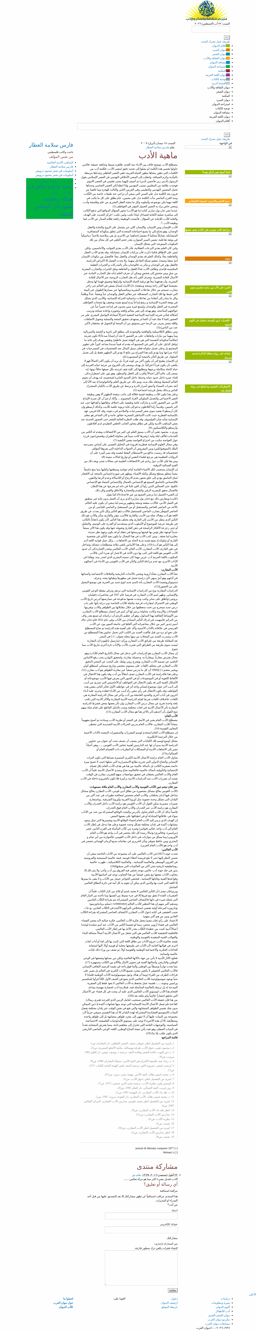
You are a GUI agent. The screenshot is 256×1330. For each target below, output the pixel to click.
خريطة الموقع (170, 1306)
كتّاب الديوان (66, 1306)
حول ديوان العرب (63, 1302)
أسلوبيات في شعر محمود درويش (54, 170)
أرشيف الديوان (169, 1302)
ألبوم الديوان (223, 1306)
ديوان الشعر (219, 54)
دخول (174, 1298)
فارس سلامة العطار (157, 147)
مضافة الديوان (218, 62)
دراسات (225, 1298)
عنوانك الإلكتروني (169, 1224)
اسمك (174, 1210)
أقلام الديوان (219, 45)
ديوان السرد (219, 49)
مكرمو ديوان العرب (219, 1319)
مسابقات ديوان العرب (217, 1323)
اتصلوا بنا (68, 1298)
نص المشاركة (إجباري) (166, 1243)
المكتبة (222, 70)
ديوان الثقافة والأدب (214, 58)
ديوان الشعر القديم (219, 1315)
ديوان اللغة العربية (215, 74)
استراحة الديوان (217, 66)
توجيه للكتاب (218, 79)
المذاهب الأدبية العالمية (60, 162)
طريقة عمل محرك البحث (215, 41)
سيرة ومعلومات (220, 1302)
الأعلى (252, 1294)
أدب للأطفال (222, 1311)
